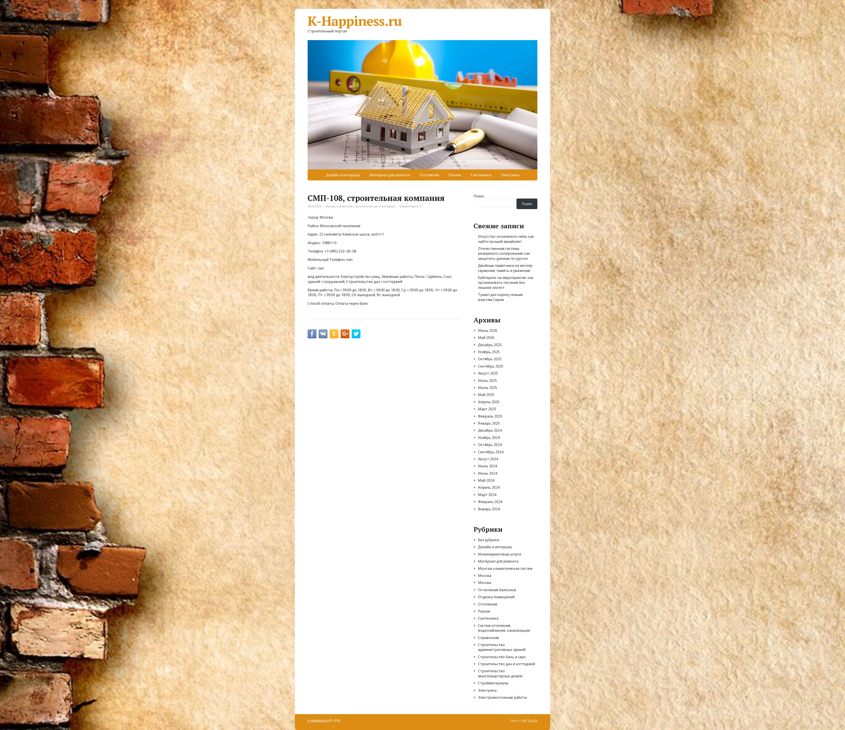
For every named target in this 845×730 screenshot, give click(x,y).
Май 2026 (486, 337)
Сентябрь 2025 (490, 366)
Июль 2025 (487, 380)
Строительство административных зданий (501, 647)
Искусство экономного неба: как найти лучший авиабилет (506, 239)
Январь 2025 (489, 423)
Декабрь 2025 (490, 344)
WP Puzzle (529, 720)
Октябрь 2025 (489, 359)
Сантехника (481, 175)
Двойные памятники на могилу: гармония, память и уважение (505, 268)
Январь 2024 (489, 509)
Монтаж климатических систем (505, 568)
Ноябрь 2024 (489, 437)
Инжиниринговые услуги (499, 554)
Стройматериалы (493, 683)
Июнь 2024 (487, 473)
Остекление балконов (497, 589)
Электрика (510, 175)
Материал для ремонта (389, 175)
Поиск (479, 196)
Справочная (344, 206)
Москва (330, 206)
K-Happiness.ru (355, 20)
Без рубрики (488, 539)
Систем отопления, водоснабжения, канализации (504, 628)
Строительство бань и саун (501, 656)
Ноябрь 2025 (489, 351)
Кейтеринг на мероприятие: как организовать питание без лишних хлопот (505, 282)
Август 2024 (488, 459)
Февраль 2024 (490, 501)
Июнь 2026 (487, 330)
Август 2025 (488, 373)
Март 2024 (487, 494)
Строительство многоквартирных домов (500, 673)
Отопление (429, 175)
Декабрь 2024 (490, 430)
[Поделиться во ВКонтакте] (323, 333)
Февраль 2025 (490, 416)
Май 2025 (486, 394)
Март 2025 (487, 409)
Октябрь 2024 (489, 444)
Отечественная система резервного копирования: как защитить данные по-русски (504, 253)
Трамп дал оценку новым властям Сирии (500, 297)
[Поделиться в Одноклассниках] (334, 333)
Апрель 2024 (489, 487)
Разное (455, 175)
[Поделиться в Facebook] (312, 333)
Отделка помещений (496, 596)
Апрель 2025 (489, 401)
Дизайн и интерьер (343, 175)
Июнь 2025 (487, 387)
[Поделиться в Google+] (345, 333)
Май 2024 (486, 480)
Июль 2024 (487, 466)
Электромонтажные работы (502, 697)
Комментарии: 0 (410, 206)
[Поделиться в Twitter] (356, 333)
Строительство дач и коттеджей (374, 206)
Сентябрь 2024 (490, 452)
